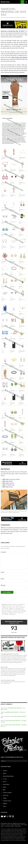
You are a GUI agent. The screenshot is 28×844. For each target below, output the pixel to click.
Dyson (4, 781)
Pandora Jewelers (7, 792)
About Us (23, 823)
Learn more (12, 614)
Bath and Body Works (8, 776)
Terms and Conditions (9, 826)
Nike (4, 789)
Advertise (3, 824)
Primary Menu (26, 2)
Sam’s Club (5, 795)
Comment (3, 552)
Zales (4, 806)
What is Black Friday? (15, 824)
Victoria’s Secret (7, 800)
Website (3, 585)
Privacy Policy (18, 826)
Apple (4, 773)
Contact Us (8, 824)
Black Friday (15, 57)
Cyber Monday (23, 57)
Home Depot (6, 784)
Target (4, 798)
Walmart (5, 803)
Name (3, 572)
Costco (5, 779)
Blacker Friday (5, 2)
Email (3, 578)
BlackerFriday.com (12, 17)
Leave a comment (21, 17)
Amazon (5, 770)
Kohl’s (4, 787)
